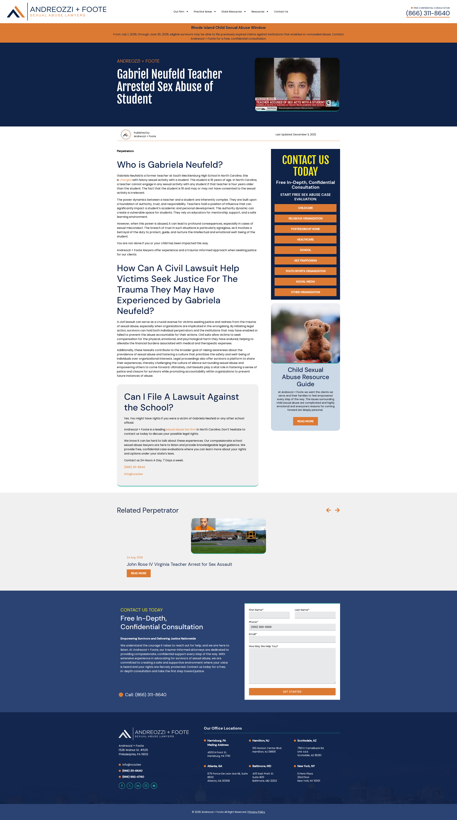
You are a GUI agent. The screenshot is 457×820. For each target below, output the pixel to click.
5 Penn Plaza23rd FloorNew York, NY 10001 (308, 777)
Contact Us (281, 11)
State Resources (232, 11)
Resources (258, 11)
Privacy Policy (256, 812)
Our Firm (179, 11)
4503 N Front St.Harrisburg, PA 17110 (218, 754)
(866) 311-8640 (134, 467)
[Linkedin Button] (138, 786)
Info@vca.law (133, 474)
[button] (328, 510)
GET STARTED (292, 691)
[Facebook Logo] (122, 786)
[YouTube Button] (154, 786)
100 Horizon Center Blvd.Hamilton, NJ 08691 (267, 749)
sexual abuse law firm (181, 429)
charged (126, 180)
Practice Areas (203, 11)
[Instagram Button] (146, 786)
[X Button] (130, 786)
